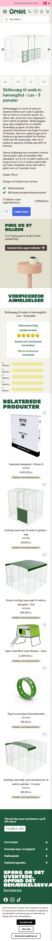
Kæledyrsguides (15, 862)
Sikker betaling (16, 188)
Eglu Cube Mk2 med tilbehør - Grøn (26, 651)
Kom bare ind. (13, 890)
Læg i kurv (21, 211)
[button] (3, 49)
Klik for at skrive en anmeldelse (28, 353)
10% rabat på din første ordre (26, 3)
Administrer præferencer (26, 936)
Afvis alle (26, 929)
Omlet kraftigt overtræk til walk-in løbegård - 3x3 (26, 604)
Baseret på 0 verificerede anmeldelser (28, 343)
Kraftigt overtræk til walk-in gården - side (26, 534)
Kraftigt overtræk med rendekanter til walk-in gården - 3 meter (26, 783)
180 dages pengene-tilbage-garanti (27, 192)
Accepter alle (26, 922)
